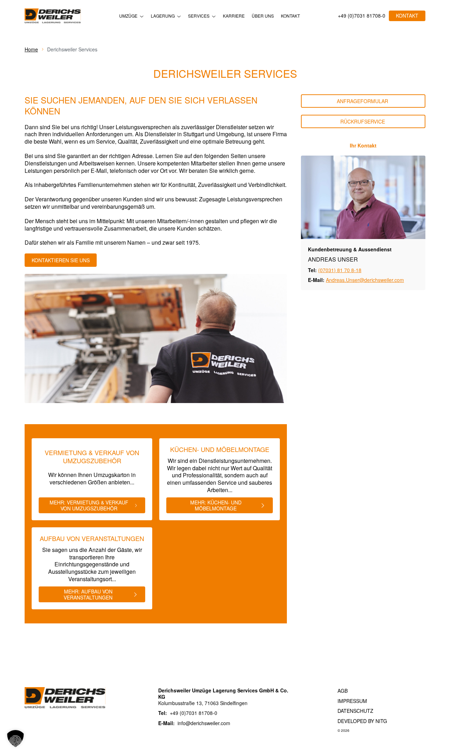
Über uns (263, 16)
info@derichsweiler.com (204, 723)
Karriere (234, 16)
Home (31, 49)
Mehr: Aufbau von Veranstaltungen (88, 594)
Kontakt (290, 16)
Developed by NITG (362, 720)
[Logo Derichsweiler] (53, 15)
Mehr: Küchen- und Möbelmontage (216, 505)
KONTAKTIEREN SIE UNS (61, 260)
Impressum (352, 700)
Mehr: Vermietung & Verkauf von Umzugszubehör (89, 505)
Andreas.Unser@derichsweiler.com (365, 280)
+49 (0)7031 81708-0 (361, 15)
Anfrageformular (363, 101)
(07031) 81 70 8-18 (339, 270)
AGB (343, 690)
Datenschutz (355, 710)
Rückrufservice (363, 121)
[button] (15, 738)
